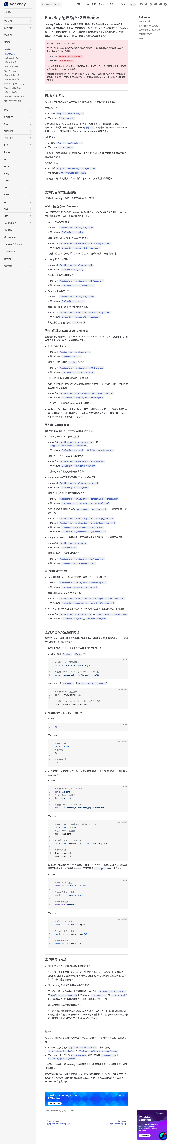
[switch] (133, 4)
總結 (141, 38)
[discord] (160, 4)
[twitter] (146, 4)
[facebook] (151, 4)
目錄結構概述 (144, 21)
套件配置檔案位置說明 (148, 25)
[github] (141, 4)
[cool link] (165, 4)
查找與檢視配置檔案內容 (149, 30)
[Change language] (123, 4)
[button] (18, 21)
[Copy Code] (124, 662)
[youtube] (155, 4)
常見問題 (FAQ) (145, 34)
